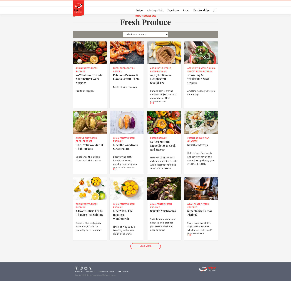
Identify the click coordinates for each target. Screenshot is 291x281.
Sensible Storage (198, 145)
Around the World (160, 68)
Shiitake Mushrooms (163, 211)
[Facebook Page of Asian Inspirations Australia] (76, 269)
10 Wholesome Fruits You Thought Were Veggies (89, 78)
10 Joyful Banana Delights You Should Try (161, 78)
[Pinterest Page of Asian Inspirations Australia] (81, 269)
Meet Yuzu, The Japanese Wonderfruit (123, 214)
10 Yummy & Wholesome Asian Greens (198, 78)
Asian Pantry (83, 68)
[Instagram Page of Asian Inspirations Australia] (85, 269)
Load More (145, 246)
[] (152, 103)
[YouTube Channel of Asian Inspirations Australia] (90, 269)
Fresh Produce (121, 68)
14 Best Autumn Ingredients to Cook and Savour (163, 145)
